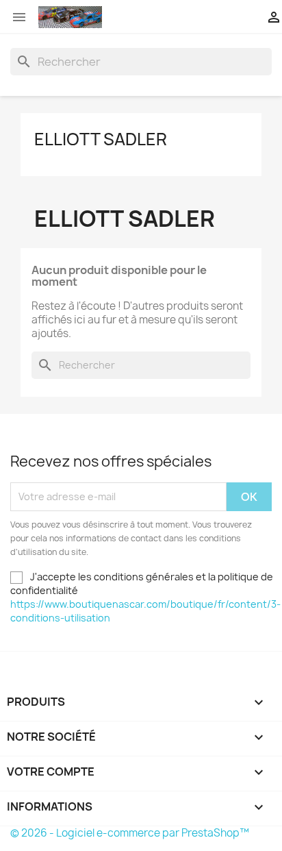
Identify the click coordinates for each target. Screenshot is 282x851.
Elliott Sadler (100, 139)
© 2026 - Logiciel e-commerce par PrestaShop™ (129, 833)
